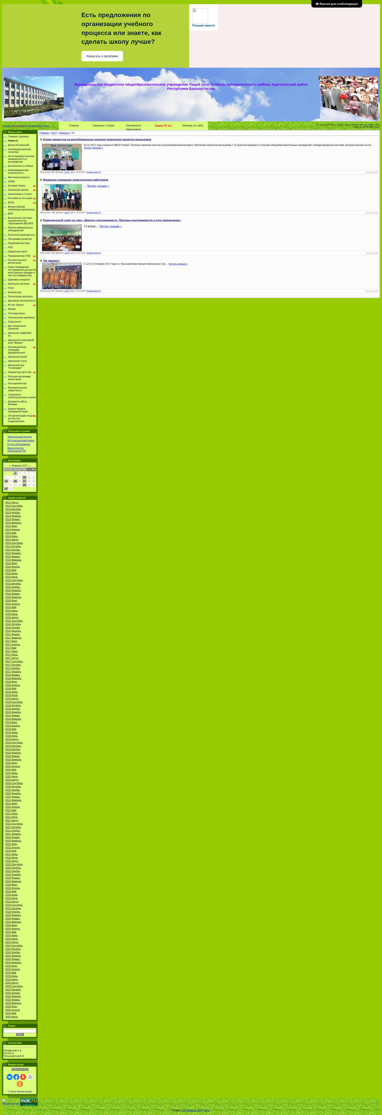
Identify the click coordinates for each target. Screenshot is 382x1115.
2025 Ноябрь (12, 993)
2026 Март (11, 1006)
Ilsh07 (66, 172)
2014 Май (10, 533)
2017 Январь (12, 634)
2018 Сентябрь (14, 702)
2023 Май (10, 891)
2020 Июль (11, 776)
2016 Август (12, 617)
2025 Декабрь (13, 996)
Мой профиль (17, 126)
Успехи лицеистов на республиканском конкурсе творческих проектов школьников (97, 139)
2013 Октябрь (13, 509)
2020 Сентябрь (14, 783)
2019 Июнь (11, 732)
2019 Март (11, 722)
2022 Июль (11, 857)
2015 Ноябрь (12, 587)
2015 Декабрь (13, 590)
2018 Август (12, 698)
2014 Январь (12, 519)
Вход (46, 126)
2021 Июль (11, 817)
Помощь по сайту (193, 125)
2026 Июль (11, 1016)
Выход (41, 126)
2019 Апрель (12, 725)
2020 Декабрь (13, 793)
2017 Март (11, 641)
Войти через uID (20, 1069)
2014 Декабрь (13, 553)
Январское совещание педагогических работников (75, 179)
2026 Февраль (13, 1003)
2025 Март (11, 966)
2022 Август (12, 861)
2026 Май (10, 1013)
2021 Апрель (12, 807)
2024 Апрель (12, 928)
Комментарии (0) (94, 172)
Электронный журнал (19, 436)
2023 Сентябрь (14, 905)
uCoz (207, 1110)
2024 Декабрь (13, 955)
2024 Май (10, 932)
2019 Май (10, 729)
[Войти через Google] (30, 1077)
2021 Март (11, 803)
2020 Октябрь (13, 786)
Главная (7, 126)
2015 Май (10, 570)
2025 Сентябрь (14, 986)
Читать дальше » (93, 147)
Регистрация (31, 126)
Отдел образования (18, 444)
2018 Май (10, 688)
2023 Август (12, 901)
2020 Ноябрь (12, 790)
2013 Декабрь (13, 516)
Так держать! (51, 260)
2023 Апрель (12, 888)
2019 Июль (11, 736)
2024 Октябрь (13, 949)
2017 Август (12, 658)
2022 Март (11, 844)
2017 (54, 133)
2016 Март (11, 600)
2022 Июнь (11, 854)
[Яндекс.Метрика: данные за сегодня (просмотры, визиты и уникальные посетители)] (10, 1102)
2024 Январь (12, 918)
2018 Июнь (11, 692)
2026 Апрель (12, 1010)
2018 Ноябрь (12, 708)
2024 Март (11, 925)
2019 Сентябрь (14, 742)
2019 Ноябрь (12, 749)
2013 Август (12, 502)
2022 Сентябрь (14, 864)
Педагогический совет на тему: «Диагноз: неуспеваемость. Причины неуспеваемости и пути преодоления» (112, 220)
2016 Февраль (13, 597)
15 (15, 481)
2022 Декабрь (13, 874)
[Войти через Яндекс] (23, 1077)
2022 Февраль (13, 840)
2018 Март (11, 681)
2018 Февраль (13, 678)
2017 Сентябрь (14, 661)
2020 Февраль (13, 759)
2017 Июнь (11, 651)
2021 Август (12, 820)
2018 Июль (11, 695)
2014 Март (11, 526)
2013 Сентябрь (14, 505)
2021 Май (10, 810)
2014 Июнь (11, 536)
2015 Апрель (12, 566)
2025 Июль (11, 979)
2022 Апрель (12, 847)
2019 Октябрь (13, 746)
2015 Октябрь (13, 583)
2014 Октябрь (13, 546)
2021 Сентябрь (14, 823)
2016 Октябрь (13, 624)
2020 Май (10, 769)
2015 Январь (12, 556)
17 (24, 481)
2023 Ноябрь (12, 911)
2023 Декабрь (13, 915)
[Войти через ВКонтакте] (10, 1077)
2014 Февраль (13, 522)
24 (24, 485)
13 (6, 481)
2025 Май (10, 972)
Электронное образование (133, 126)
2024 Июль (11, 938)
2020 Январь (12, 756)
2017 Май (10, 648)
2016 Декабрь (13, 631)
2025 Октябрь (13, 989)
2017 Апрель (12, 644)
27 (6, 488)
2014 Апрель (12, 529)
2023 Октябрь (13, 908)
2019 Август (12, 739)
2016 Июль (11, 614)
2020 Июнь (11, 773)
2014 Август (12, 539)
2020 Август (12, 779)
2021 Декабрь (13, 834)
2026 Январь (12, 999)
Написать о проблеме (102, 56)
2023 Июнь (11, 895)
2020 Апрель (12, 766)
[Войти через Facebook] (16, 1077)
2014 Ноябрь (12, 549)
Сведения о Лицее (103, 125)
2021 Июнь (11, 813)
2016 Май (10, 607)
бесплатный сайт (192, 1110)
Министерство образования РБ (16, 449)
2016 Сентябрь (14, 620)
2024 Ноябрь (12, 952)
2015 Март (11, 563)
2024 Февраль (13, 922)
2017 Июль (11, 654)
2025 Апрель (12, 969)
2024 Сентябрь (14, 945)
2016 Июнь (11, 610)
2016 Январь (12, 593)
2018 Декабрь (13, 712)
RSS (378, 125)
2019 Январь (12, 715)
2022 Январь (12, 837)
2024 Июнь (11, 935)
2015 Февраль (13, 560)
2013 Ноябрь (12, 512)
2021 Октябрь (13, 827)
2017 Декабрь (13, 671)
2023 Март (11, 884)
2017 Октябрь (13, 664)
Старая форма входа (20, 1091)
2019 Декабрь (13, 752)
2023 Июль (11, 898)
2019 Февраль (13, 719)
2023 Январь (12, 878)
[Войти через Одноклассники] (20, 1084)
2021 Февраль (13, 800)
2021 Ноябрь (12, 830)
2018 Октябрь (13, 705)
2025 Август (12, 982)
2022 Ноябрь (12, 871)
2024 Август (12, 942)
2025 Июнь (11, 976)
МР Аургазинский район (20, 440)
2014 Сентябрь (14, 543)
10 (24, 477)
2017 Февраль (13, 637)
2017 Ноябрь (12, 668)
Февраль (64, 133)
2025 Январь (12, 959)
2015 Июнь (11, 573)
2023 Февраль (13, 881)
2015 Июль (11, 577)
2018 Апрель (12, 685)
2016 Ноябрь (12, 627)
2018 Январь (12, 675)
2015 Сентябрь (14, 580)
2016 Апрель (12, 604)
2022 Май (10, 851)
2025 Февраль (13, 962)
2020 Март (11, 763)
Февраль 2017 (20, 465)
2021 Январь (12, 796)
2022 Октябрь (13, 867)
